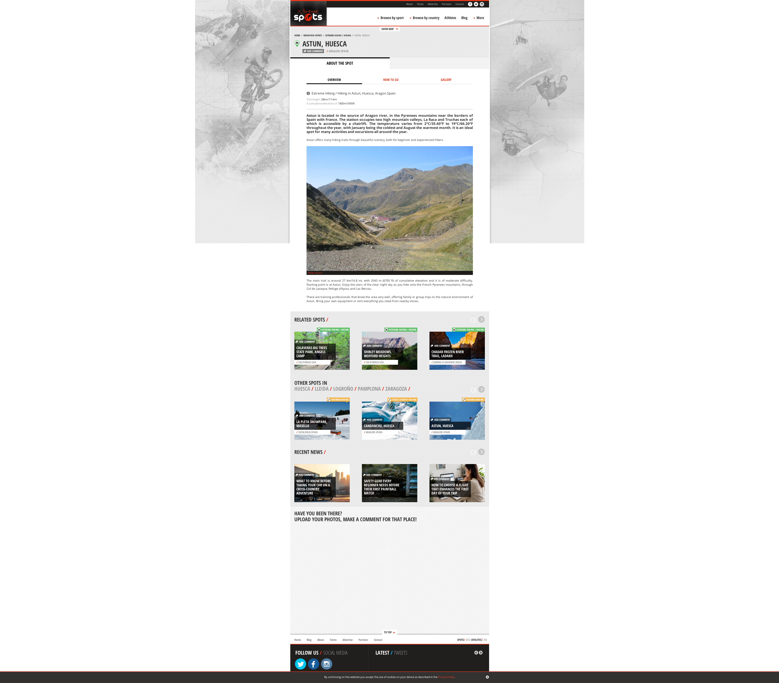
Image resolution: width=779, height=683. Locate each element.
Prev (473, 319)
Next (481, 319)
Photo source (315, 272)
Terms (420, 4)
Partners (446, 4)
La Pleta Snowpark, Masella (311, 423)
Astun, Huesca (442, 425)
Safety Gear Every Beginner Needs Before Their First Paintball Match (381, 486)
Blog (464, 17)
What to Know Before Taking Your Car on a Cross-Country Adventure (313, 486)
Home (297, 35)
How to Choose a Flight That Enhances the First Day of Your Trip (450, 488)
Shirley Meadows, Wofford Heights (378, 353)
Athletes (450, 17)
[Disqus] (389, 578)
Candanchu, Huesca (379, 425)
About (409, 4)
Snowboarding (340, 399)
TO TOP (388, 632)
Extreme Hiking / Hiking (338, 35)
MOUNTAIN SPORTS (312, 35)
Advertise (433, 4)
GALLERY (446, 79)
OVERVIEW (334, 79)
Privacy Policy (446, 677)
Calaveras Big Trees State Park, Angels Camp (311, 351)
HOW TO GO (391, 79)
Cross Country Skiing (404, 399)
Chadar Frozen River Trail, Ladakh (447, 353)
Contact (459, 4)
